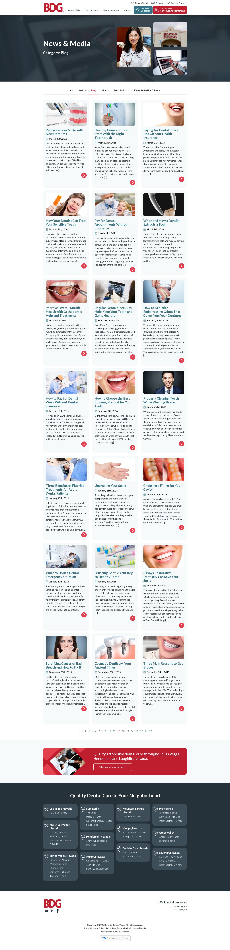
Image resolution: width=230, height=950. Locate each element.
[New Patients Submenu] (100, 10)
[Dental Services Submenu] (120, 10)
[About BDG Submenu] (81, 10)
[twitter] (52, 911)
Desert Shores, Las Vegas (99, 820)
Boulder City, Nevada (135, 848)
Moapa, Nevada (132, 828)
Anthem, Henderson (96, 840)
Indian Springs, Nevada (170, 820)
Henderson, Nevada (98, 836)
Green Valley (166, 832)
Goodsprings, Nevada (97, 860)
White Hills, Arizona (133, 856)
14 (128, 731)
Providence (166, 808)
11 (114, 731)
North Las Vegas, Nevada (60, 826)
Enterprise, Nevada (60, 859)
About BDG (74, 10)
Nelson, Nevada (131, 852)
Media (105, 90)
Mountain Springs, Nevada (133, 810)
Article (82, 90)
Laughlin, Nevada (169, 852)
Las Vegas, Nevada (61, 808)
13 (123, 731)
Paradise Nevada (58, 812)
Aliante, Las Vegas (59, 832)
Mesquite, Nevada (132, 836)
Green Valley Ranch (169, 836)
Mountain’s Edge (58, 863)
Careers (128, 10)
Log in (143, 928)
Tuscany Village (58, 875)
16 (137, 731)
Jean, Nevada (93, 864)
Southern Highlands (60, 871)
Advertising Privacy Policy (118, 928)
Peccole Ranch (93, 816)
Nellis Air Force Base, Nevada (61, 842)
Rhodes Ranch (57, 867)
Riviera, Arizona (167, 860)
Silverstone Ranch (168, 812)
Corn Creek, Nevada (169, 816)
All (71, 90)
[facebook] (58, 911)
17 (141, 731)
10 (109, 731)
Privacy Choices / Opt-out (117, 938)
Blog (93, 90)
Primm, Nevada (95, 856)
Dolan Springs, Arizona (170, 864)
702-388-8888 (178, 906)
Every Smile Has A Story (147, 90)
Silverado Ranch (167, 840)
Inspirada (91, 844)
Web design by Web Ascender (115, 931)
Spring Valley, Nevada (63, 855)
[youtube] (46, 911)
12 (119, 731)
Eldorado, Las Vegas (60, 836)
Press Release (121, 90)
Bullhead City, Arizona (170, 856)
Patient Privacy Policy (94, 928)
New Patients (91, 10)
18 (146, 731)
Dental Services (111, 10)
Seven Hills (92, 824)
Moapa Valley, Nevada (134, 832)
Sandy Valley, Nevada (97, 868)
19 (150, 731)
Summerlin (92, 808)
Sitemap (135, 928)
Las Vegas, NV (180, 909)
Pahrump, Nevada (132, 816)
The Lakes (91, 812)
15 (132, 731)
